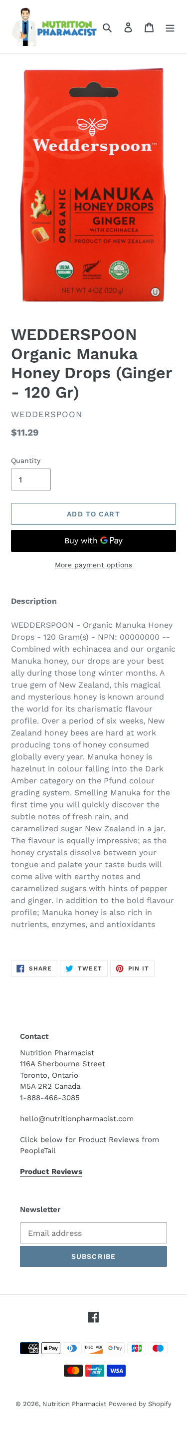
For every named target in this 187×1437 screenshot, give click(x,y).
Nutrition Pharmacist (74, 1404)
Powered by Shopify (140, 1404)
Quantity (25, 461)
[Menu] (170, 27)
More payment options (93, 565)
